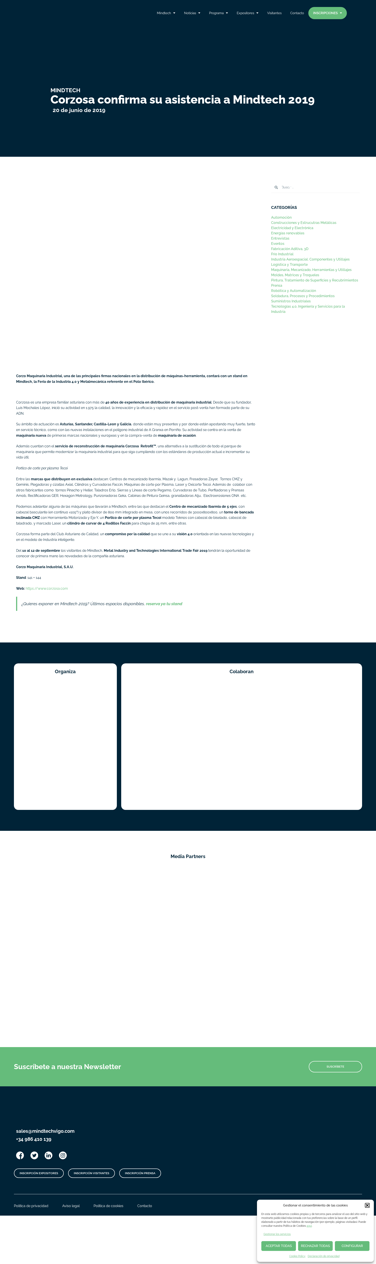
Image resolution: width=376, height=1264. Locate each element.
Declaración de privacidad (323, 1256)
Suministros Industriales (291, 301)
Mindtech (164, 13)
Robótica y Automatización (293, 291)
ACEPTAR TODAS (279, 1246)
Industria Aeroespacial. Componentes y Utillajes (310, 259)
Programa (216, 13)
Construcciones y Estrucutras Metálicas (303, 223)
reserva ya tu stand (164, 603)
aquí (309, 1225)
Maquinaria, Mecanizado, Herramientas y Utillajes (311, 270)
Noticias (190, 13)
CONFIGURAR (352, 1246)
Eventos (277, 244)
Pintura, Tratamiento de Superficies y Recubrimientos (314, 280)
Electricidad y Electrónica (292, 228)
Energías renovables (287, 233)
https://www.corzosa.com (47, 588)
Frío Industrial (282, 254)
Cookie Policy (297, 1256)
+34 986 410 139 (33, 1139)
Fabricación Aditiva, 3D (289, 249)
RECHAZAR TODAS (315, 1246)
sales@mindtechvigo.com (45, 1131)
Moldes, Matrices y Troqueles (295, 275)
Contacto (297, 13)
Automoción (281, 217)
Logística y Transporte (289, 264)
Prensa (276, 285)
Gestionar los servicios (277, 1234)
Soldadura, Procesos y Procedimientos (303, 296)
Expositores (245, 13)
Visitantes (274, 13)
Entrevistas (280, 238)
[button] (367, 1205)
